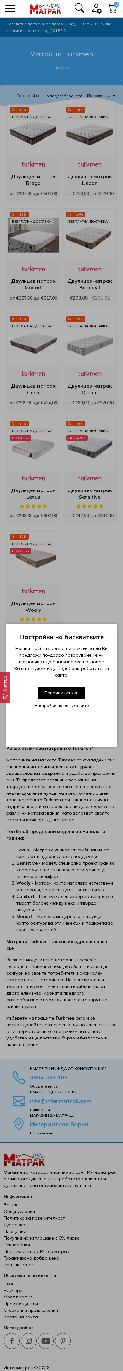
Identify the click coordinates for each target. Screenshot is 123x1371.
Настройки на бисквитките (61, 705)
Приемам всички (61, 692)
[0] (113, 10)
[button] (10, 8)
